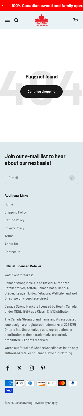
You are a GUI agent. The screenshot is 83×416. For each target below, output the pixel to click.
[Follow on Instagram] (31, 368)
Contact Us (12, 252)
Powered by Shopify (46, 402)
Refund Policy (14, 220)
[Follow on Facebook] (8, 368)
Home (9, 204)
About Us (11, 244)
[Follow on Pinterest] (43, 368)
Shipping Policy (16, 212)
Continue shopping (41, 91)
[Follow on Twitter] (19, 368)
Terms (9, 236)
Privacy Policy (14, 228)
